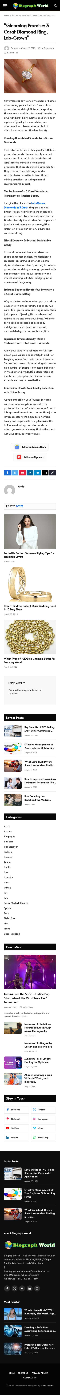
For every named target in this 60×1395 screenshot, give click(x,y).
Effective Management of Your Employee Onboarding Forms (39, 748)
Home (6, 15)
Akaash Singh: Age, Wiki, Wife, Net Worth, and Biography (38, 1078)
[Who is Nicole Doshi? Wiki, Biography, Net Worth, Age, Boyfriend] (13, 1314)
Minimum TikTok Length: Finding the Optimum (37, 1060)
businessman (11, 846)
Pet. (6, 897)
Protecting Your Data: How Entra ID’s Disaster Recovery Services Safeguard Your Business (39, 1349)
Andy (16, 48)
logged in (27, 689)
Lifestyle (8, 877)
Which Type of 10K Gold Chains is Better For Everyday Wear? (29, 660)
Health (7, 867)
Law (6, 872)
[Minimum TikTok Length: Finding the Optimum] (13, 1062)
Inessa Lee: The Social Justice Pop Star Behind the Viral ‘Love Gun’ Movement (26, 998)
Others (7, 887)
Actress (8, 831)
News (7, 882)
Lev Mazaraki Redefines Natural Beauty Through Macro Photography (37, 1027)
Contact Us (30, 1377)
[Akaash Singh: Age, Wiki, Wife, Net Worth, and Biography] (13, 1079)
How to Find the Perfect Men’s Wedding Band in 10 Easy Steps (30, 607)
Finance (8, 856)
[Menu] (5, 5)
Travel (7, 928)
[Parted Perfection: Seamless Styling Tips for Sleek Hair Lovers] (30, 531)
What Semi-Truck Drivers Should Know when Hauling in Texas (39, 765)
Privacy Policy (40, 1373)
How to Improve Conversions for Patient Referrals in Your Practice (40, 782)
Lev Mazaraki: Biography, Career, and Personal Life (38, 1044)
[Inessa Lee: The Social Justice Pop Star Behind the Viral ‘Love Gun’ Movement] (30, 972)
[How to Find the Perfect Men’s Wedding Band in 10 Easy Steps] (30, 584)
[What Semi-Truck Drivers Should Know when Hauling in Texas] (13, 766)
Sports (7, 908)
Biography (9, 836)
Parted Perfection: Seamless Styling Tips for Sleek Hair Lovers (29, 554)
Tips (6, 923)
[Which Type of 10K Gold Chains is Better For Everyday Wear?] (30, 637)
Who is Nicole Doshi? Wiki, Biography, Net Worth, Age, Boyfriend (39, 1313)
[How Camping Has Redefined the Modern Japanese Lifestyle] (13, 800)
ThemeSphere (46, 1385)
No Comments (47, 48)
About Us (23, 1373)
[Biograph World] (30, 5)
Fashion (8, 851)
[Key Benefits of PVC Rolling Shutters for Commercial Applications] (13, 731)
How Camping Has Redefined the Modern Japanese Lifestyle (36, 799)
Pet (5, 892)
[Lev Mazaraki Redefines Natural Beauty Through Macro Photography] (13, 1028)
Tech (6, 913)
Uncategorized (12, 933)
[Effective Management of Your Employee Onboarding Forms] (13, 748)
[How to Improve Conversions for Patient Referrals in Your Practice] (13, 783)
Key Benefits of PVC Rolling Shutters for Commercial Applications (39, 730)
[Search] (55, 5)
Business (8, 841)
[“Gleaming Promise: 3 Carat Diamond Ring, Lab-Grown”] (30, 76)
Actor (7, 826)
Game (7, 862)
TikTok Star (10, 918)
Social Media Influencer (16, 903)
